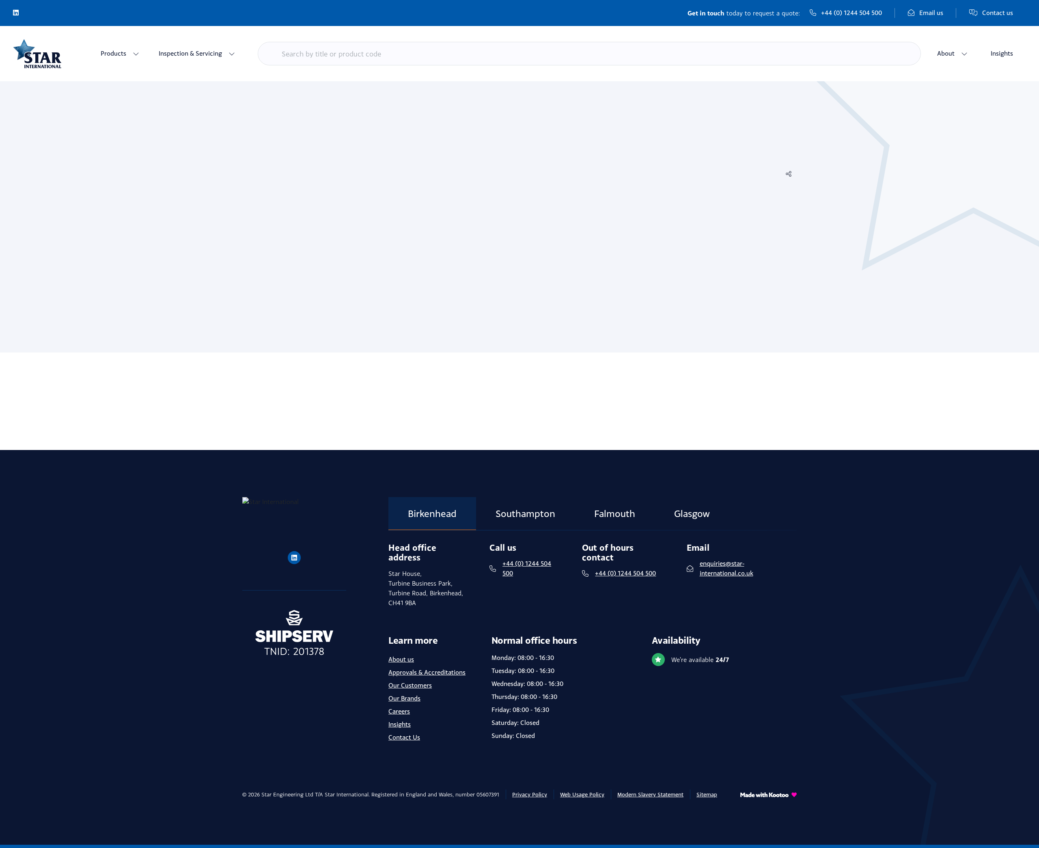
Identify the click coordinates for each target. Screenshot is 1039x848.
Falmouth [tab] (614, 513)
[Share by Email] (788, 209)
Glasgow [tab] (692, 513)
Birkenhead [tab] (432, 513)
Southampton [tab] (525, 513)
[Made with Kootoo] (768, 799)
